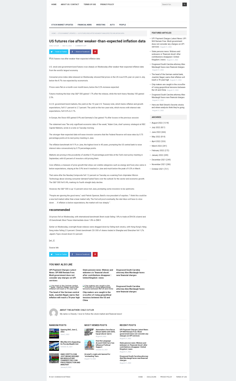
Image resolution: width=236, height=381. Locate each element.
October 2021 (157, 169)
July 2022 (156, 127)
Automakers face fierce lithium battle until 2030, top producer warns (105, 332)
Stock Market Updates (62, 25)
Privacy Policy (107, 4)
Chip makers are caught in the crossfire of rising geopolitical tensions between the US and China (168, 87)
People (122, 25)
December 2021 (159, 160)
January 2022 (157, 155)
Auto (112, 25)
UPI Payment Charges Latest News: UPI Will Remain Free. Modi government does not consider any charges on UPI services (62, 275)
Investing (100, 25)
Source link (54, 247)
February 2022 (158, 150)
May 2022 (156, 136)
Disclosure (151, 377)
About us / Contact (70, 4)
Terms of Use (90, 4)
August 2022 (157, 123)
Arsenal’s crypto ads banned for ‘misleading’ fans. (97, 355)
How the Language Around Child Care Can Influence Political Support (105, 344)
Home (53, 4)
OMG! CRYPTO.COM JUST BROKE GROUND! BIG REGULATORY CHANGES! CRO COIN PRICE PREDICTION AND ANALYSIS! (70, 359)
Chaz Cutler (54, 46)
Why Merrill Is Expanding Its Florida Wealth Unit (70, 343)
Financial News (85, 25)
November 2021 (159, 164)
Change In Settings (62, 377)
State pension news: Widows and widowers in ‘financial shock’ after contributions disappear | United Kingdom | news (133, 346)
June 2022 (156, 132)
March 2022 (157, 146)
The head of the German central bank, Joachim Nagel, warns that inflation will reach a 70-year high (64, 295)
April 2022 (156, 141)
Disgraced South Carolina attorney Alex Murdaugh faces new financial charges (130, 272)
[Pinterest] (95, 51)
